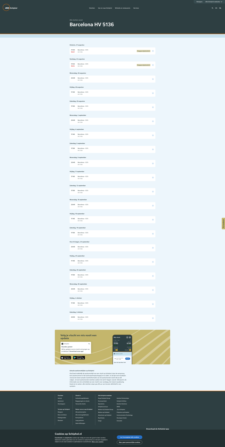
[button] (223, 223)
